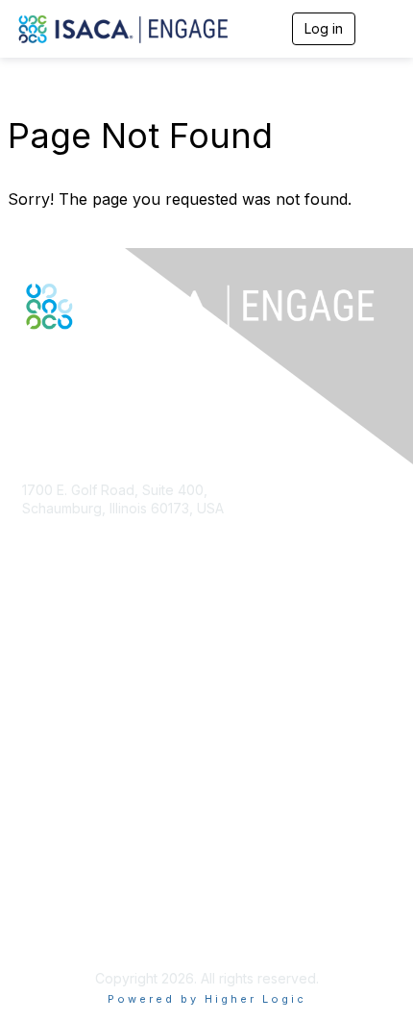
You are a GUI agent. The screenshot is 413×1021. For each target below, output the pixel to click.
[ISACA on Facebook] (30, 363)
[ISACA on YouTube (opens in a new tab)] (93, 363)
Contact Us (56, 565)
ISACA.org (53, 527)
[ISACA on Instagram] (113, 363)
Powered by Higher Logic (207, 999)
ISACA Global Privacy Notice (111, 931)
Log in (323, 28)
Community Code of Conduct (114, 874)
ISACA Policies (67, 893)
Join (35, 692)
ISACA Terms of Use (86, 912)
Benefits (48, 710)
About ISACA (62, 855)
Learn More (58, 729)
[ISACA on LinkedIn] (72, 363)
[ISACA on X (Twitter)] (52, 363)
